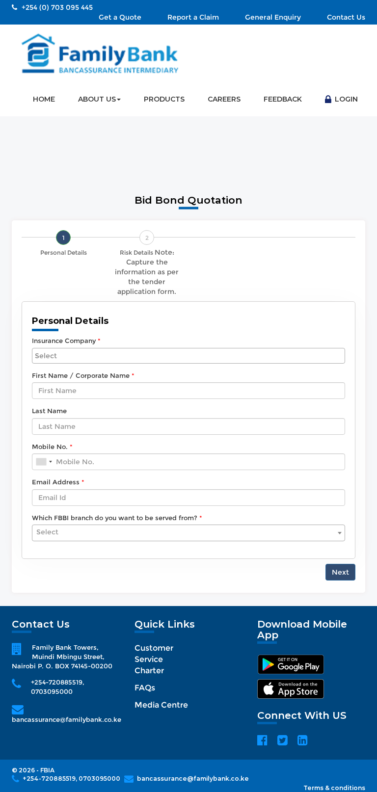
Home (44, 99)
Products (164, 99)
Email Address (56, 482)
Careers (224, 99)
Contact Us (346, 17)
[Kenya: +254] (43, 462)
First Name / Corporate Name (81, 375)
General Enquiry (273, 17)
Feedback (283, 99)
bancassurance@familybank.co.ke (66, 719)
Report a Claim (193, 17)
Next (340, 572)
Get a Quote (120, 17)
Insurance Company (64, 340)
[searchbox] (188, 356)
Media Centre (161, 705)
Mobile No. (50, 446)
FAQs (145, 687)
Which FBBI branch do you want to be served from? (114, 518)
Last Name (49, 411)
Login (345, 99)
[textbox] (188, 532)
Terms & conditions (334, 788)
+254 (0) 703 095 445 (56, 7)
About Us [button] (97, 99)
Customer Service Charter (154, 659)
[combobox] (188, 356)
